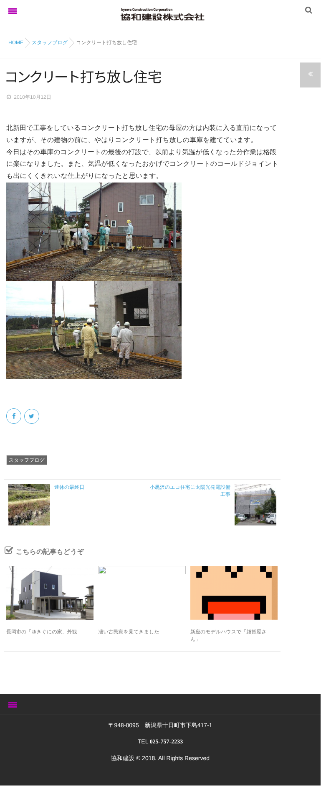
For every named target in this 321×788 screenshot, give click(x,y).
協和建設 (122, 758)
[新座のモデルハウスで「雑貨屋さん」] (234, 593)
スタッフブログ (27, 460)
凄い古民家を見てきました (128, 632)
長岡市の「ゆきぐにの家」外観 (41, 632)
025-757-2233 (166, 742)
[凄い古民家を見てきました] (141, 593)
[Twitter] (32, 416)
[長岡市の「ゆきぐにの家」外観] (50, 593)
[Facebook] (14, 416)
